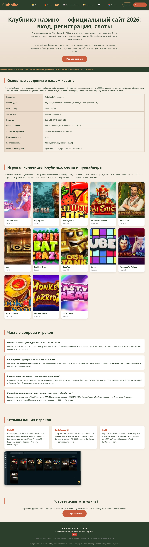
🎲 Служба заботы (70, 5)
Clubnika (10, 4)
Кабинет (127, 5)
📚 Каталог (112, 5)
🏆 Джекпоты (88, 5)
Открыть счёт (139, 5)
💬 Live (101, 5)
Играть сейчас (74, 58)
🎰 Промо (36, 5)
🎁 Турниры (51, 5)
